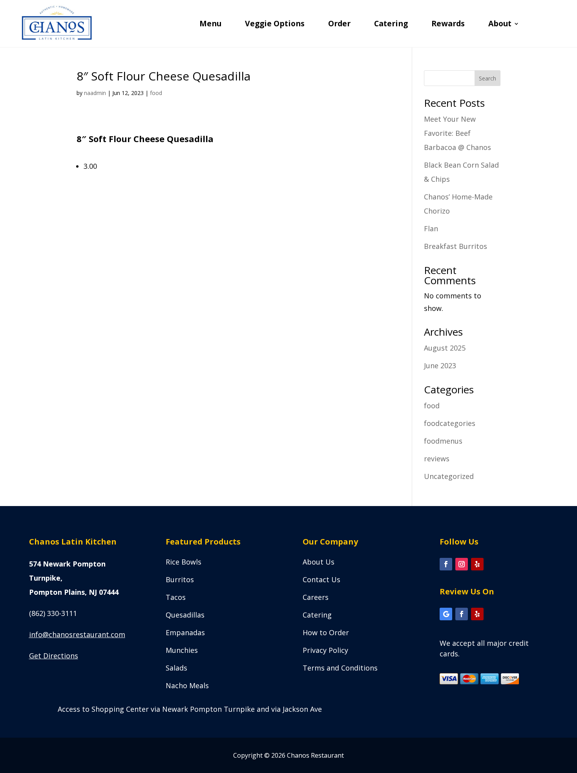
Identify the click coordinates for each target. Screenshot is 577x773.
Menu (210, 25)
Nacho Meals (187, 685)
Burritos (180, 579)
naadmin (95, 93)
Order (339, 25)
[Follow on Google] (446, 614)
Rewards (448, 25)
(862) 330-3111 (53, 613)
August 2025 (445, 348)
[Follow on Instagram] (461, 564)
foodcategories (449, 423)
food (156, 93)
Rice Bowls (183, 562)
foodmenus (443, 441)
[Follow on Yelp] (477, 564)
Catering (391, 25)
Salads (176, 667)
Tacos (176, 597)
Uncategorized (449, 476)
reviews (436, 458)
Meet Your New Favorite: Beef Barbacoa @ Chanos (457, 133)
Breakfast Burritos (455, 246)
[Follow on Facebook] (446, 564)
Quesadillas (185, 614)
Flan (431, 228)
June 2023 (440, 365)
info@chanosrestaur (77, 634)
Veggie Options (275, 25)
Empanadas (185, 632)
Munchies (182, 650)
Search (487, 78)
